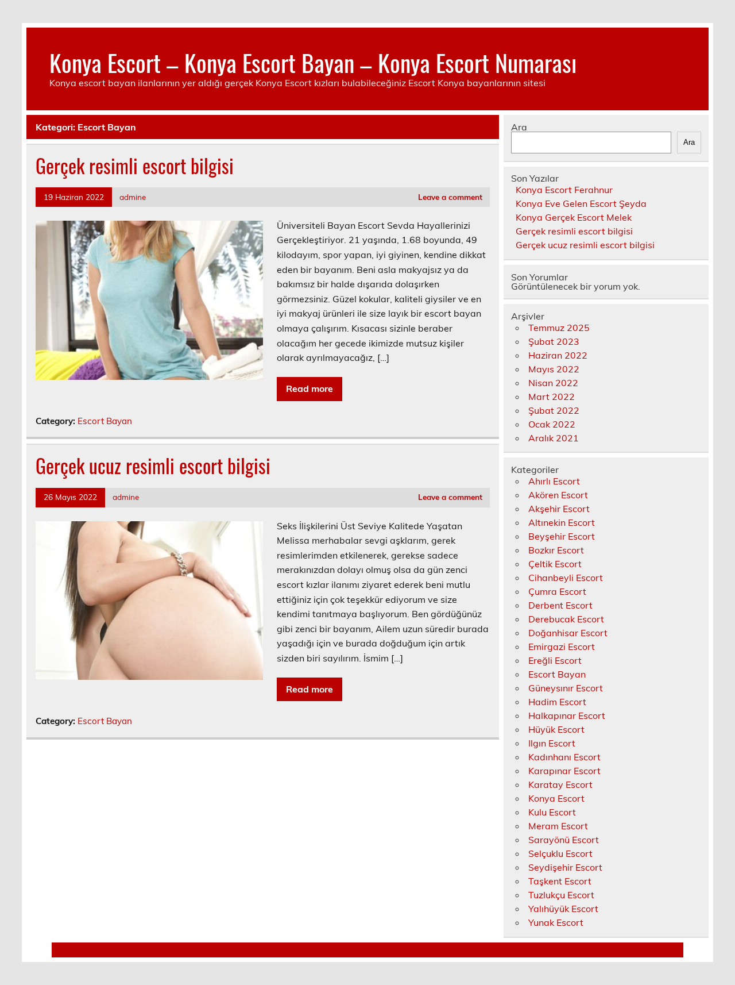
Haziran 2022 (557, 355)
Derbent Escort (560, 605)
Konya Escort (556, 798)
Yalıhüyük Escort (563, 908)
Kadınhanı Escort (564, 757)
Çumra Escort (557, 591)
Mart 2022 (551, 396)
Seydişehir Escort (565, 867)
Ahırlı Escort (554, 481)
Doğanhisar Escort (568, 632)
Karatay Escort (560, 784)
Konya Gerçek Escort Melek (574, 217)
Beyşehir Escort (561, 536)
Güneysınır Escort (565, 688)
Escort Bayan (105, 420)
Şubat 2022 (553, 410)
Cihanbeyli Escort (565, 577)
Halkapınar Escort (566, 715)
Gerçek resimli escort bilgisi (135, 165)
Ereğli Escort (555, 660)
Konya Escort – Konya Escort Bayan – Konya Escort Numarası (313, 62)
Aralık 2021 (553, 438)
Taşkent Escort (559, 881)
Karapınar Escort (564, 770)
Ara (519, 127)
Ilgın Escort (551, 743)
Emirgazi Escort (561, 646)
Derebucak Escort (566, 619)
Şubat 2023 (553, 341)
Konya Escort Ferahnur (564, 189)
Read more (309, 388)
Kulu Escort (552, 812)
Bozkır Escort (556, 550)
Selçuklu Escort (560, 853)
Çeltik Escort (555, 564)
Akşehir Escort (559, 508)
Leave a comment (450, 197)
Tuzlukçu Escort (561, 895)
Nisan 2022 (553, 382)
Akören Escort (558, 495)
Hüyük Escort (556, 729)
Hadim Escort (557, 701)
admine (132, 197)
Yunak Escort (555, 922)
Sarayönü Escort (563, 839)
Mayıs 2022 (553, 369)
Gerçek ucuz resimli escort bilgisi (153, 465)
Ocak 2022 (551, 424)
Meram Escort (558, 826)
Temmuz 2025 (559, 327)
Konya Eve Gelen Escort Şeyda (581, 203)
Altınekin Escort (561, 522)
